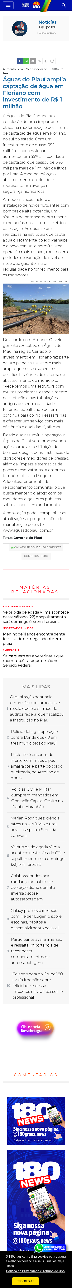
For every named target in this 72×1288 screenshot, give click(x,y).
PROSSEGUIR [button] (25, 1281)
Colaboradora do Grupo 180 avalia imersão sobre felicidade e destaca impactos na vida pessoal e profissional (37, 986)
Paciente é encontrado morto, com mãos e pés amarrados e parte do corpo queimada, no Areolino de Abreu (36, 766)
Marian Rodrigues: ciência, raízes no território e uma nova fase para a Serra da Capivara (35, 827)
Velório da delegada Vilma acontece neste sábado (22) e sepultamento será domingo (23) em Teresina (36, 614)
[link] (20, 61)
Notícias (48, 22)
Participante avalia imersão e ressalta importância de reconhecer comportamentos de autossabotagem (36, 951)
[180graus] (25, 5)
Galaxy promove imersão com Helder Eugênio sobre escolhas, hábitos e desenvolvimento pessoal (36, 919)
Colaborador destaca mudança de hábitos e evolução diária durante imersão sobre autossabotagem (33, 887)
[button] (35, 1271)
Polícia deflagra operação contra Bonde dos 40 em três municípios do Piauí (34, 737)
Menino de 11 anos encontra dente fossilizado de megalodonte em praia (34, 636)
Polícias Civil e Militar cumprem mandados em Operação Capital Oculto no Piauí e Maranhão (37, 798)
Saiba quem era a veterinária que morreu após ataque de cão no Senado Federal (33, 658)
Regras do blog (46, 33)
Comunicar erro (36, 555)
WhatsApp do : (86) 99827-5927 (38, 547)
